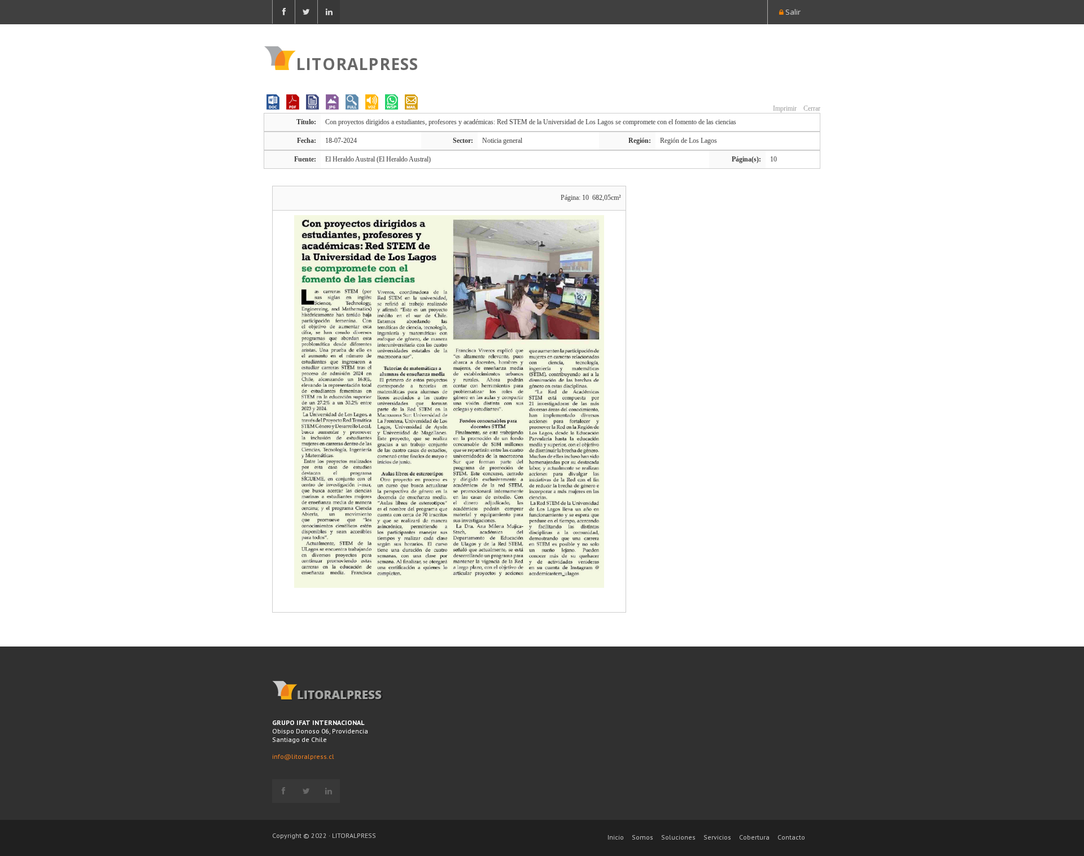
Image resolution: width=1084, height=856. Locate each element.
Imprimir (784, 108)
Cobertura (754, 837)
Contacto (791, 837)
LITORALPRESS (357, 62)
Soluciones (678, 837)
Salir (792, 12)
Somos (642, 837)
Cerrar (811, 108)
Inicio (615, 837)
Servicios (717, 837)
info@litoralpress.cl (303, 756)
